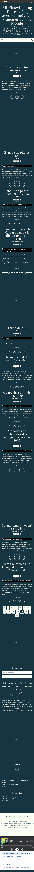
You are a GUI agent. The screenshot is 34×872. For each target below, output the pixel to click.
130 (26, 611)
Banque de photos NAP (17, 154)
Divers (17, 73)
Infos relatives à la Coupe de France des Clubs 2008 (17, 567)
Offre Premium (25, 825)
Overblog (26, 816)
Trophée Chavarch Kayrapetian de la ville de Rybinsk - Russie (17, 234)
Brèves (17, 362)
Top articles (17, 823)
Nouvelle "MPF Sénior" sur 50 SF (17, 358)
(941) (10, 797)
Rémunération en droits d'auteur (15, 825)
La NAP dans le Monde (17, 241)
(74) (5, 801)
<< (4, 608)
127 (13, 611)
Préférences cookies (23, 827)
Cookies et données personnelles (12, 827)
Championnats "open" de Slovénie (17, 527)
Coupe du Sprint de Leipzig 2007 (17, 394)
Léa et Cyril (15, 710)
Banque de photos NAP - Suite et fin (17, 192)
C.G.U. (6, 825)
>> (17, 615)
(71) (5, 803)
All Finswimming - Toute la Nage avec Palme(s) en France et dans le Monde (17, 15)
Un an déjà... (17, 328)
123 (25, 608)
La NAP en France (17, 443)
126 (9, 611)
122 (20, 608)
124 (29, 608)
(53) (5, 805)
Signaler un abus (29, 823)
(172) (8, 799)
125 (5, 611)
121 (16, 608)
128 (18, 611)
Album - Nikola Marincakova (10, 784)
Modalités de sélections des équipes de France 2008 (17, 435)
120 (12, 608)
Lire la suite (17, 93)
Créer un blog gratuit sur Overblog (7, 823)
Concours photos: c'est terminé (17, 68)
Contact (22, 823)
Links (3, 786)
